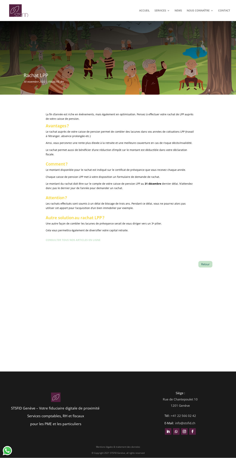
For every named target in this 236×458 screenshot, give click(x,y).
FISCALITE (53, 81)
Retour (205, 264)
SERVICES (160, 10)
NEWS (178, 10)
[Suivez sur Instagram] (184, 431)
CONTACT (224, 10)
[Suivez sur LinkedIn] (168, 431)
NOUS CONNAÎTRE (198, 10)
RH (62, 81)
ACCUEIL (144, 10)
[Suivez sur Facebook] (192, 431)
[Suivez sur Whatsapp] (176, 431)
